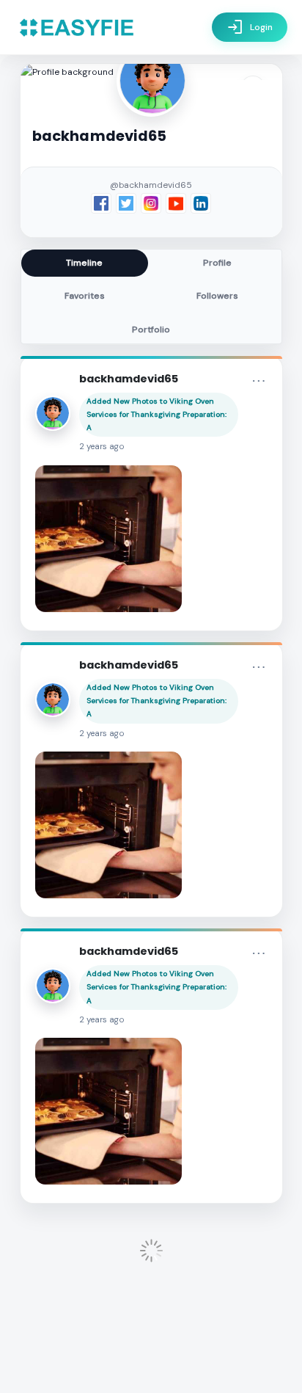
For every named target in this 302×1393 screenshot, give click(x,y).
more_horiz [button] (259, 381)
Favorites (85, 296)
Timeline (84, 263)
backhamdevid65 (128, 378)
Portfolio (151, 329)
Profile (217, 263)
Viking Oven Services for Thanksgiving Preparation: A (156, 414)
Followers (217, 296)
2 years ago (102, 446)
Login (249, 27)
